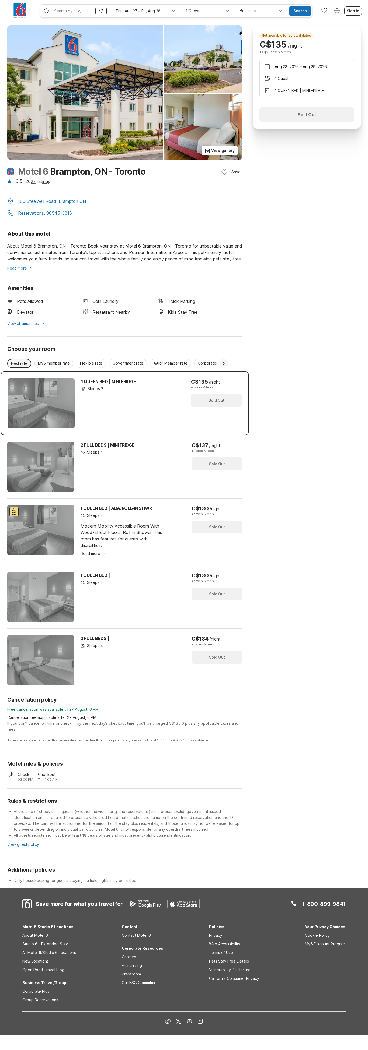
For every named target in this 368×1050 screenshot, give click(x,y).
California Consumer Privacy (234, 978)
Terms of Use (221, 952)
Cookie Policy (317, 935)
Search (300, 11)
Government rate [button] (128, 363)
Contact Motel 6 (136, 935)
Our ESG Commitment (141, 982)
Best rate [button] (19, 363)
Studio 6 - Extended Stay (45, 944)
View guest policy (23, 844)
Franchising (132, 965)
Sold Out (216, 400)
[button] (124, 202)
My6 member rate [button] (54, 363)
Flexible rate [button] (91, 363)
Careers (129, 956)
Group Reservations (40, 1000)
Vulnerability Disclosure (230, 969)
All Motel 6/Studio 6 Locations (49, 952)
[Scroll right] (224, 363)
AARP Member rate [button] (171, 363)
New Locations (35, 961)
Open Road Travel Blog (43, 969)
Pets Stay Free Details (229, 961)
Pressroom (131, 974)
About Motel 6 (35, 935)
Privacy (215, 935)
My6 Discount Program (325, 944)
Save (236, 171)
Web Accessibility (224, 944)
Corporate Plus (35, 991)
